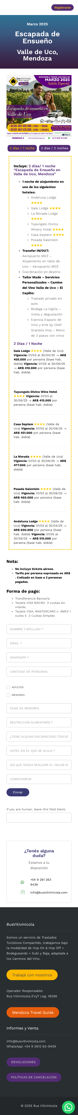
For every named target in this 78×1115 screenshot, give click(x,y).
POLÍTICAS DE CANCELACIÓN (34, 1077)
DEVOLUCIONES (23, 1062)
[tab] (22, 148)
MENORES (18, 694)
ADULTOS (17, 687)
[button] (20, 7)
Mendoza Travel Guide (33, 1012)
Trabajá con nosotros (32, 975)
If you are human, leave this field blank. (36, 809)
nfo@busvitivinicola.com (26, 1041)
